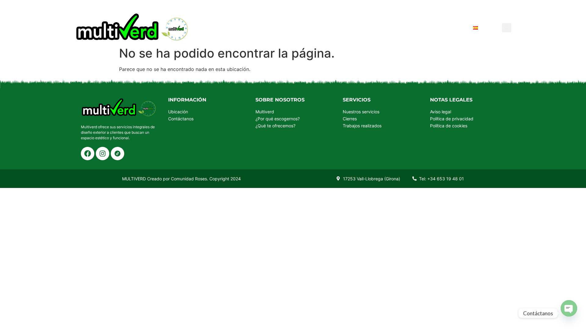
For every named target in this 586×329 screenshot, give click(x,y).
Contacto (449, 27)
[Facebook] (87, 153)
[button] (506, 27)
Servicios (301, 27)
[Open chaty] (569, 307)
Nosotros (338, 27)
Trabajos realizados (394, 27)
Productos (261, 27)
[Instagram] (102, 153)
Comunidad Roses (189, 178)
